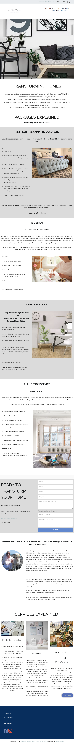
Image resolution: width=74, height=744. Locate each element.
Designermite (60, 741)
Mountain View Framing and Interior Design (34, 741)
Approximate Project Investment (48, 511)
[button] (67, 695)
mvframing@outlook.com (47, 2)
